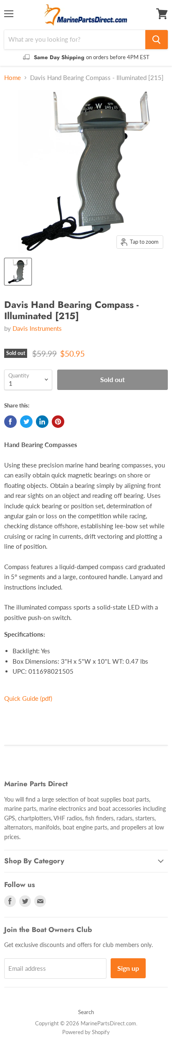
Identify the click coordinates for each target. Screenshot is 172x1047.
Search (86, 1012)
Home (12, 77)
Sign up (128, 968)
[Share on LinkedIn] (42, 421)
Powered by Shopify (86, 1032)
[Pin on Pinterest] (58, 421)
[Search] (156, 39)
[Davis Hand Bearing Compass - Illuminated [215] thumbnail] (18, 271)
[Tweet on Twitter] (26, 421)
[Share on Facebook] (10, 421)
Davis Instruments (37, 328)
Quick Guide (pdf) (28, 698)
